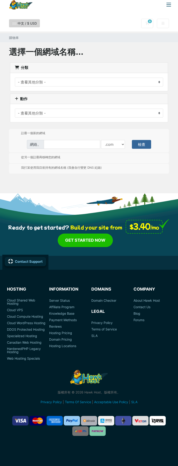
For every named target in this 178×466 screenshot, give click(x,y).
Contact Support (29, 261)
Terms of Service (104, 329)
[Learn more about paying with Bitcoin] (89, 420)
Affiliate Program (61, 307)
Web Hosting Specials (23, 358)
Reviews (55, 326)
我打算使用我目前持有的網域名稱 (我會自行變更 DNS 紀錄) (61, 167)
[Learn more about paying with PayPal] (72, 420)
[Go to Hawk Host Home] (20, 5)
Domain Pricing (60, 339)
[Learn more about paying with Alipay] (106, 420)
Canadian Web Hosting (24, 342)
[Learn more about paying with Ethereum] (123, 420)
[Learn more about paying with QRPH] (80, 431)
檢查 (141, 144)
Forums (139, 320)
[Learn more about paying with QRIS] (157, 420)
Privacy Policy (102, 322)
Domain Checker (103, 300)
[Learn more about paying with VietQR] (140, 420)
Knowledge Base (61, 313)
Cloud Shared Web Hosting (21, 302)
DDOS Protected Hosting (26, 329)
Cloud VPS (15, 310)
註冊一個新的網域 (33, 133)
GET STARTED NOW (85, 240)
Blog (137, 313)
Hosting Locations (62, 346)
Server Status (59, 300)
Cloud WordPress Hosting (26, 323)
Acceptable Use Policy (111, 402)
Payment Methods (63, 320)
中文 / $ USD (27, 23)
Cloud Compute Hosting (25, 316)
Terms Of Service (78, 402)
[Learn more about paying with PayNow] (97, 431)
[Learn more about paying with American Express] (55, 420)
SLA (94, 335)
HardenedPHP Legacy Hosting (24, 350)
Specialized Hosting (22, 336)
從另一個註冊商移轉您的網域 (40, 157)
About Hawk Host (147, 300)
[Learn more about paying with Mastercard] (37, 420)
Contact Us (142, 307)
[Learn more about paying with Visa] (20, 420)
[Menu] (168, 4)
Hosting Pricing (60, 333)
